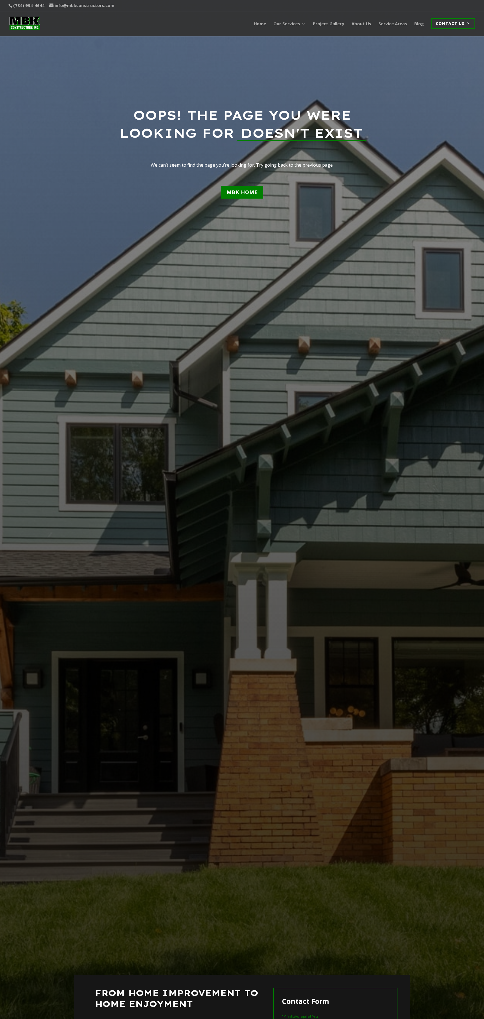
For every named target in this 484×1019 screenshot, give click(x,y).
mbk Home (242, 192)
